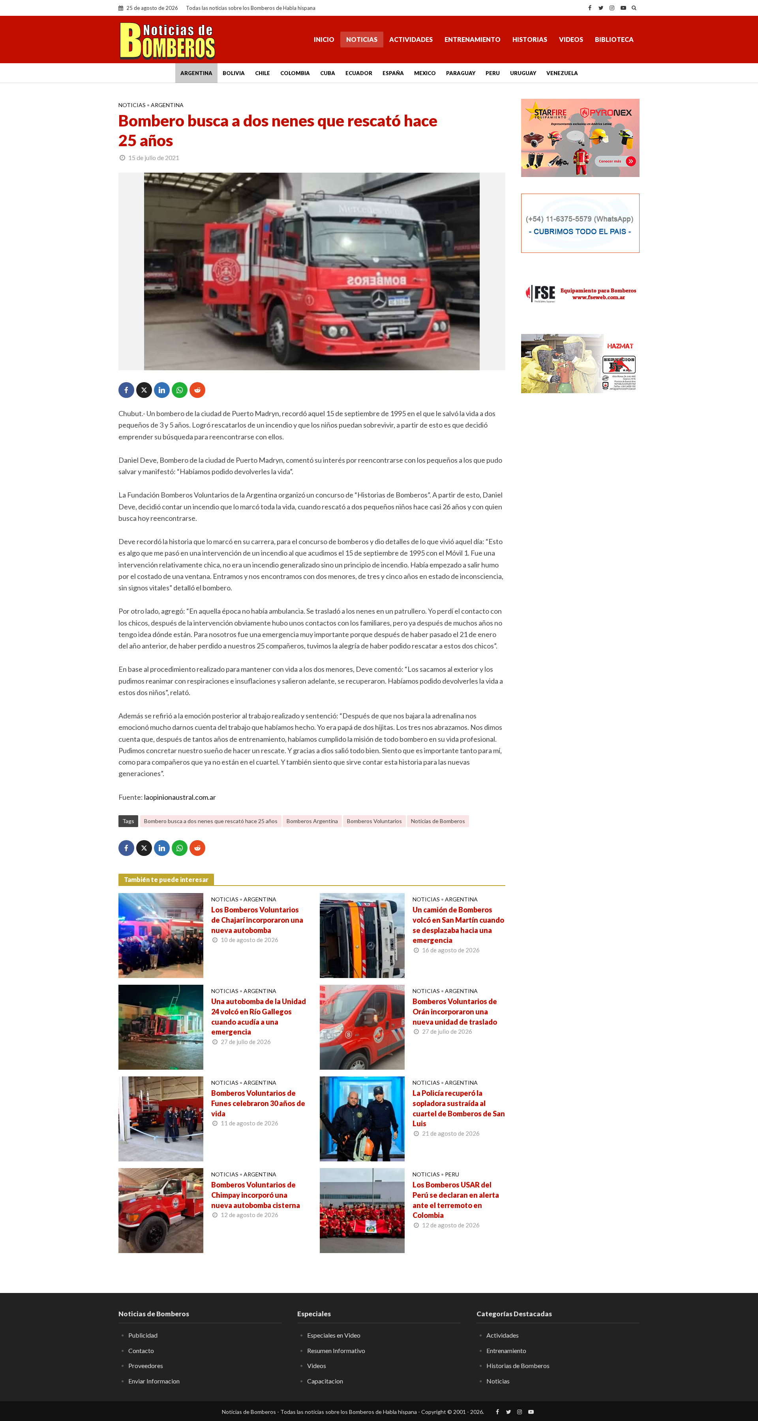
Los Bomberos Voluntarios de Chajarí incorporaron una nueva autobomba (257, 920)
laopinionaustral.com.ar (180, 797)
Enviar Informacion (154, 1381)
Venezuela (562, 73)
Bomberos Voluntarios (374, 821)
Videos (571, 39)
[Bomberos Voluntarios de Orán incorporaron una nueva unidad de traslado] (362, 1026)
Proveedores (145, 1365)
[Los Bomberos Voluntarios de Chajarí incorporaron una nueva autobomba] (160, 934)
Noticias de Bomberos (438, 821)
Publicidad (143, 1335)
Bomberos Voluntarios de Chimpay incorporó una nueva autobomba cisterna (255, 1195)
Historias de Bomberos (518, 1365)
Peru (493, 73)
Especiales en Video (333, 1335)
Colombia (295, 73)
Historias (529, 39)
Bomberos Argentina (312, 821)
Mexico (425, 73)
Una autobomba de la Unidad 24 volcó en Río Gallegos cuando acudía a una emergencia (258, 1017)
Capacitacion (325, 1381)
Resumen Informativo (336, 1350)
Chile (262, 73)
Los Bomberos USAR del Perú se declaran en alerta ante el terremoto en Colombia (456, 1200)
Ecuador (358, 73)
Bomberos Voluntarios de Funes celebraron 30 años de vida (258, 1103)
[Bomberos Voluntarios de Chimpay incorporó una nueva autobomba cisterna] (160, 1209)
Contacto (141, 1350)
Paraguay (460, 73)
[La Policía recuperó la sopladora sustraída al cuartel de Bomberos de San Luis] (362, 1118)
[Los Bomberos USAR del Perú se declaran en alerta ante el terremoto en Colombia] (362, 1209)
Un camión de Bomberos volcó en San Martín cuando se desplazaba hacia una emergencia (458, 925)
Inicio (324, 39)
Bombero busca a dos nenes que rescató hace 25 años (211, 821)
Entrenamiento (473, 39)
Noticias (361, 39)
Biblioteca (614, 39)
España (393, 73)
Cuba (327, 73)
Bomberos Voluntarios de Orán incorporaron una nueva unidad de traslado (455, 1011)
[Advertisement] (580, 527)
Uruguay (523, 73)
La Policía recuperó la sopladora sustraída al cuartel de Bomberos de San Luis (459, 1108)
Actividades (411, 39)
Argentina (196, 73)
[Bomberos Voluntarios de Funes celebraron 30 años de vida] (160, 1118)
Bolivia (234, 73)
